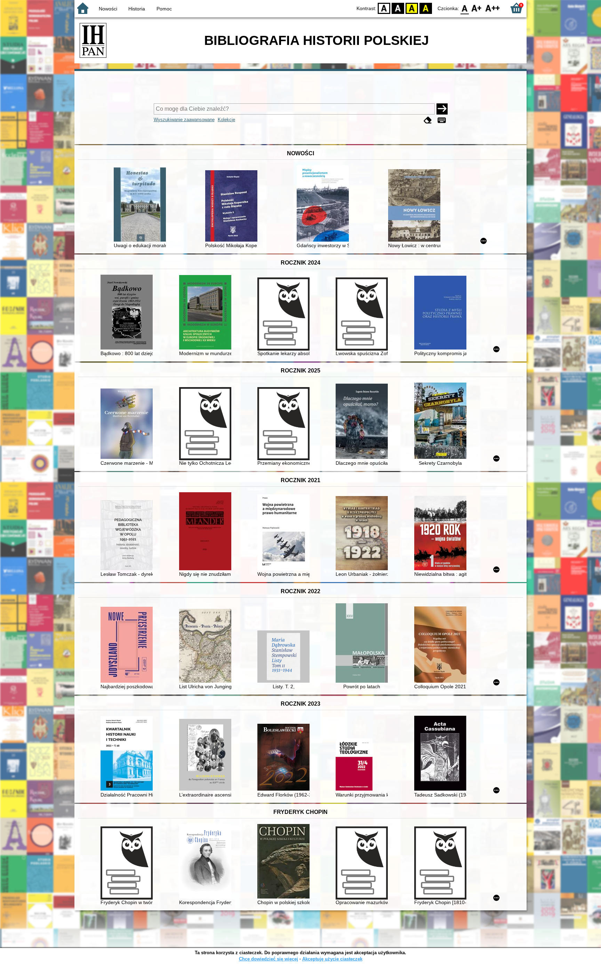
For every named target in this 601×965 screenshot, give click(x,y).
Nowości (108, 8)
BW (397, 8)
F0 (465, 8)
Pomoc (164, 8)
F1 (476, 8)
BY (426, 8)
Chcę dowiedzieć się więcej (268, 959)
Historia (136, 8)
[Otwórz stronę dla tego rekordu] (141, 205)
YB (412, 8)
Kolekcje (226, 119)
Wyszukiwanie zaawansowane (184, 119)
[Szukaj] (442, 109)
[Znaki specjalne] (441, 120)
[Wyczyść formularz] (427, 120)
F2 (492, 8)
